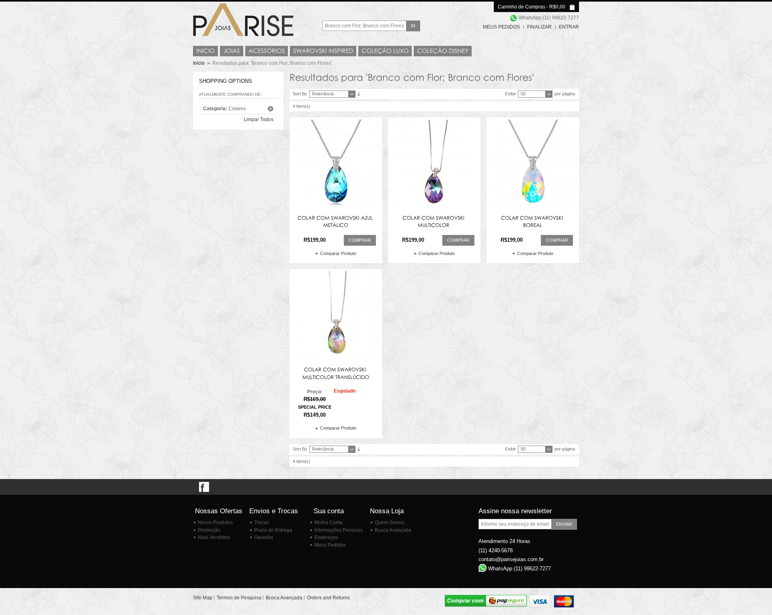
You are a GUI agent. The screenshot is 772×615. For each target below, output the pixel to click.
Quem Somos (389, 522)
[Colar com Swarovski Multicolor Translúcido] (336, 315)
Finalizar (539, 27)
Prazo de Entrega (273, 530)
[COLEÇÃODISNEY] (442, 51)
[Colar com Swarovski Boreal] (533, 163)
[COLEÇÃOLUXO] (385, 51)
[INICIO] (205, 51)
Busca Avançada (393, 530)
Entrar (569, 27)
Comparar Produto (338, 253)
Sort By (300, 93)
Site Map (202, 598)
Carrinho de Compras (521, 7)
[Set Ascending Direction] (358, 93)
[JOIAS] (231, 51)
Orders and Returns (328, 598)
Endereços (326, 537)
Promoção (209, 530)
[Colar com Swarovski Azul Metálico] (336, 163)
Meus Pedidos (501, 27)
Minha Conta (328, 522)
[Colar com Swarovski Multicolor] (434, 163)
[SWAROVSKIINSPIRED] (323, 51)
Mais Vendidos (214, 537)
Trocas (261, 522)
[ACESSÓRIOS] (266, 51)
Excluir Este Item (270, 108)
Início (199, 63)
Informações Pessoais (338, 530)
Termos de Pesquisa (239, 598)
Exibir (510, 93)
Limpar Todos (258, 119)
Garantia (263, 537)
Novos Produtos (215, 522)
